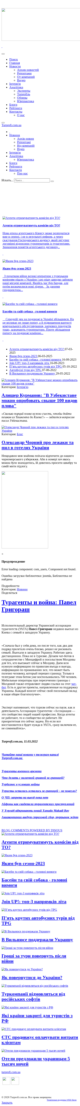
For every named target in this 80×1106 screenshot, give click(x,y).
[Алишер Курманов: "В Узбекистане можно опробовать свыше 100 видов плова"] (40, 383)
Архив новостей (28, 70)
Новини (14, 135)
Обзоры (22, 97)
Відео (20, 149)
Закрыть (7, 1102)
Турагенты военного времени (22, 771)
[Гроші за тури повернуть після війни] (27, 947)
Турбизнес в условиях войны (21, 784)
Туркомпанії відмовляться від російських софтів (33, 996)
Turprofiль (23, 94)
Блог (20, 434)
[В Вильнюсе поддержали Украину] (26, 931)
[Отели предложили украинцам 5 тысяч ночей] (33, 1050)
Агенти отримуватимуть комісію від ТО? (37, 349)
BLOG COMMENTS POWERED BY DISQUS (32, 830)
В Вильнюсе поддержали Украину (32, 373)
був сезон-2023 (17, 268)
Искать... (7, 180)
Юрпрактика (25, 101)
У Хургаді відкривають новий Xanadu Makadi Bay (35, 810)
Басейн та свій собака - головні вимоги (35, 359)
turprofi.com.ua (11, 1072)
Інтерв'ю (15, 83)
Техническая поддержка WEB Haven (62, 1100)
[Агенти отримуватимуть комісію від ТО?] (30, 833)
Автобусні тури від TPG (25, 370)
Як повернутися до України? (32, 977)
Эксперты (23, 90)
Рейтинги (15, 108)
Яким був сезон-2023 (23, 356)
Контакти (15, 170)
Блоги (13, 104)
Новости (15, 66)
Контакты (15, 111)
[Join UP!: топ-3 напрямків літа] (23, 893)
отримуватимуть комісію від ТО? (31, 225)
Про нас (22, 173)
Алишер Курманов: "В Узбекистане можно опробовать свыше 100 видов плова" (39, 400)
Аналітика (16, 87)
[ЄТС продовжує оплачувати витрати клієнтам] (34, 1029)
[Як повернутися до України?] (22, 969)
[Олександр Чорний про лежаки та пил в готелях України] (40, 430)
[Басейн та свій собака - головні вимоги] (29, 871)
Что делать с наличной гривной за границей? (33, 777)
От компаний (26, 76)
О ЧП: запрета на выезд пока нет (25, 797)
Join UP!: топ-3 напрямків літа (29, 363)
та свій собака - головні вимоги (30, 311)
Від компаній (26, 145)
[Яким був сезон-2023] (17, 855)
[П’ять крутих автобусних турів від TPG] (29, 909)
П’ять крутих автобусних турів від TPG (36, 366)
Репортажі (24, 142)
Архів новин (25, 138)
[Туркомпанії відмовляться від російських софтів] (35, 985)
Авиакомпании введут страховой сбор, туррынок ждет (40, 817)
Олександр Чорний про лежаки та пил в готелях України (38, 445)
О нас (21, 115)
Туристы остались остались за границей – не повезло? (39, 791)
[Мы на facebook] (6, 1083)
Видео (21, 80)
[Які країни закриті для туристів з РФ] (27, 1007)
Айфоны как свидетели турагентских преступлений (38, 804)
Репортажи (24, 73)
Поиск (13, 59)
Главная (14, 63)
